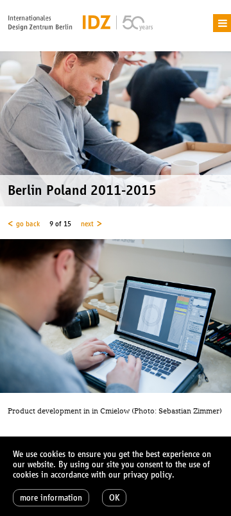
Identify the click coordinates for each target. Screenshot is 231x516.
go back (28, 223)
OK (114, 498)
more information (51, 498)
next (87, 223)
